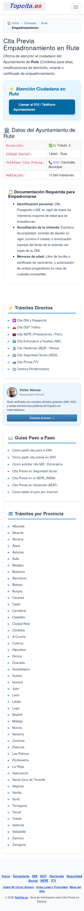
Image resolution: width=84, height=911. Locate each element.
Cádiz (16, 604)
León (15, 695)
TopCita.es (21, 897)
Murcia (17, 727)
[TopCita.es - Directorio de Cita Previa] (24, 6)
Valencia (18, 825)
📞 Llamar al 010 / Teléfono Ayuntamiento (34, 107)
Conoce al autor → (42, 418)
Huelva (17, 675)
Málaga (17, 721)
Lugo (15, 708)
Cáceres (18, 597)
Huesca (17, 682)
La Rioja (18, 766)
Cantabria (19, 610)
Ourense (18, 740)
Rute (44, 23)
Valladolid (19, 831)
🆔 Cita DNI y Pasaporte (29, 320)
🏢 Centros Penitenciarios (30, 369)
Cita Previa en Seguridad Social (34, 471)
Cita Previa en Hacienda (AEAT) (35, 485)
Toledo (17, 818)
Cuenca (17, 643)
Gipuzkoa (19, 649)
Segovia (18, 786)
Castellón (19, 617)
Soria (16, 799)
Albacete (18, 526)
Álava (16, 545)
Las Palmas (20, 753)
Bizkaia (17, 584)
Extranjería (21, 876)
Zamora (18, 838)
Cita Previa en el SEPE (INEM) (34, 478)
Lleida (16, 701)
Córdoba (30, 23)
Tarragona (19, 805)
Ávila (15, 558)
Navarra (18, 734)
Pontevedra (20, 760)
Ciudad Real (21, 623)
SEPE (44, 880)
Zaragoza (19, 844)
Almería (17, 539)
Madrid (17, 714)
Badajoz (18, 565)
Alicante (18, 532)
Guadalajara (21, 669)
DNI (34, 876)
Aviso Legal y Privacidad (52, 887)
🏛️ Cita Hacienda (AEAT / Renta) (35, 348)
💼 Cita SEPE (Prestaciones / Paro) (37, 334)
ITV (53, 880)
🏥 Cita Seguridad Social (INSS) (35, 355)
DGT (43, 876)
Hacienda (57, 876)
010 (56, 162)
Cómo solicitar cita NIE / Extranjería (37, 464)
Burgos (17, 591)
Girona (17, 656)
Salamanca (20, 773)
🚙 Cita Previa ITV (25, 362)
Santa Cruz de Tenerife (28, 779)
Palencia (18, 747)
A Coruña (19, 636)
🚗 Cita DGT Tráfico (26, 327)
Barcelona (19, 578)
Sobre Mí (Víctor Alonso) (18, 887)
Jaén (15, 688)
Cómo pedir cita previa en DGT (34, 457)
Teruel (16, 812)
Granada (18, 662)
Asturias (18, 552)
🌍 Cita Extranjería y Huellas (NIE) (36, 341)
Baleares (18, 571)
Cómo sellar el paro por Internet (35, 492)
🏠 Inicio (13, 23)
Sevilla (17, 792)
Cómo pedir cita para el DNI (32, 450)
